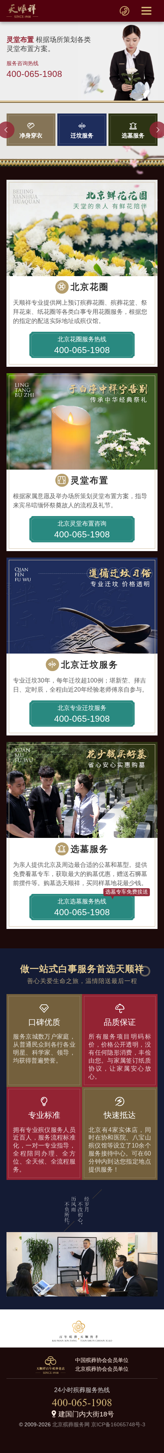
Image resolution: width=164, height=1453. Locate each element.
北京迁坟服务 (89, 665)
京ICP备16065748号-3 (118, 1424)
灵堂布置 (90, 480)
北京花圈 (90, 287)
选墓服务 (90, 849)
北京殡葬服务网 (71, 1424)
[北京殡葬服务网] (22, 11)
